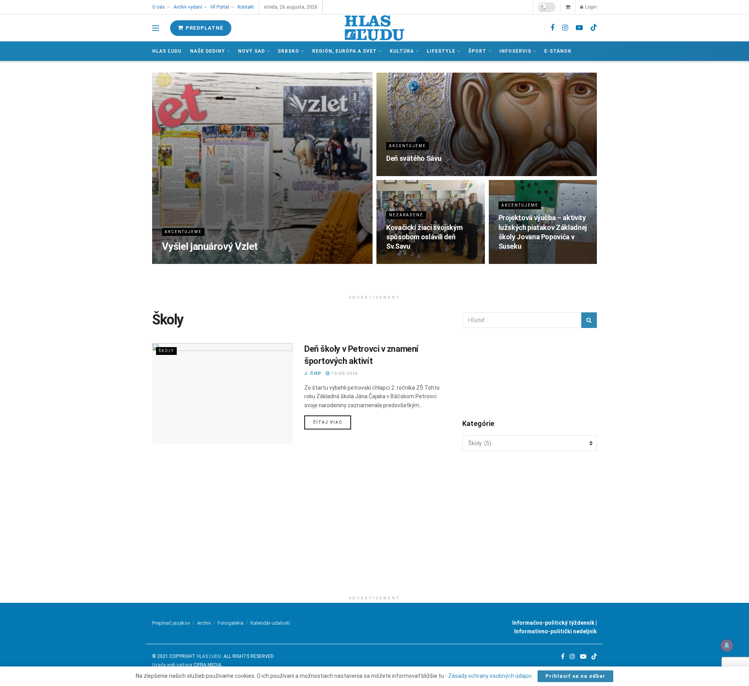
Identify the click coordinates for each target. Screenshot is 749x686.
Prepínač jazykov (171, 623)
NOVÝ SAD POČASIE (529, 373)
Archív (204, 623)
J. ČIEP (312, 373)
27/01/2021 (404, 261)
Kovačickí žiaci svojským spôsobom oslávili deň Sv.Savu (424, 237)
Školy (166, 351)
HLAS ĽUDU (209, 656)
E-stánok (558, 51)
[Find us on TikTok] (594, 27)
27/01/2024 (201, 261)
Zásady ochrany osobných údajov (489, 676)
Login (590, 7)
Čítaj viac (332, 422)
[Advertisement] (374, 537)
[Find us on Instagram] (565, 27)
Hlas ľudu (166, 51)
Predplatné (204, 28)
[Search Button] (589, 320)
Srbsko (288, 51)
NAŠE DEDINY (207, 51)
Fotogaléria (230, 623)
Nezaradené (406, 215)
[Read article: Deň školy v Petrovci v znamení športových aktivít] (222, 393)
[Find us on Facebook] (552, 27)
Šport (477, 51)
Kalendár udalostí (270, 623)
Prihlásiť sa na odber (575, 676)
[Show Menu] (155, 28)
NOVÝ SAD (251, 51)
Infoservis (515, 51)
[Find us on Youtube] (579, 27)
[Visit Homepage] (374, 27)
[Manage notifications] (727, 645)
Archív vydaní (188, 7)
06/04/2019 (516, 261)
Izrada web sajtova (172, 665)
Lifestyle (441, 51)
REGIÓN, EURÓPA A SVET (344, 51)
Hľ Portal (220, 7)
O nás (158, 7)
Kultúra (402, 51)
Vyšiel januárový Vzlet (210, 246)
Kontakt (246, 7)
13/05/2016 (344, 373)
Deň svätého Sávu (413, 158)
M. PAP (170, 261)
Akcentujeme (183, 232)
